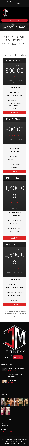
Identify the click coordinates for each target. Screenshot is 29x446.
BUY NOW (14, 112)
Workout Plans (19, 441)
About (12, 441)
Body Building (13, 370)
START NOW (7, 357)
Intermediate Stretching (16, 368)
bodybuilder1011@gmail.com (8, 431)
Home (7, 441)
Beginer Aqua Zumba (15, 380)
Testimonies (6, 443)
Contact (24, 443)
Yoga (11, 382)
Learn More (18, 357)
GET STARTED (14, 20)
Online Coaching (15, 443)
